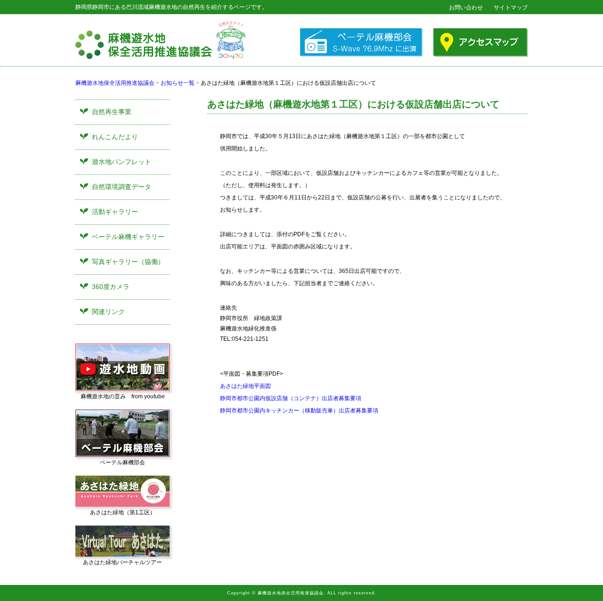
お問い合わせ (466, 7)
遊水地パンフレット (121, 161)
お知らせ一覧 (178, 83)
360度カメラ (111, 286)
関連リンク (108, 311)
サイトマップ (511, 7)
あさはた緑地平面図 (245, 386)
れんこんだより (115, 136)
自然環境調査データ (121, 186)
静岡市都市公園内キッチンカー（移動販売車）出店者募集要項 (299, 410)
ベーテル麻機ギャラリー (128, 236)
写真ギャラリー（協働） (128, 261)
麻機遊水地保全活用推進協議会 (115, 83)
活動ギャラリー (115, 211)
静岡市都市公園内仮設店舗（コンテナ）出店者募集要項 (290, 398)
